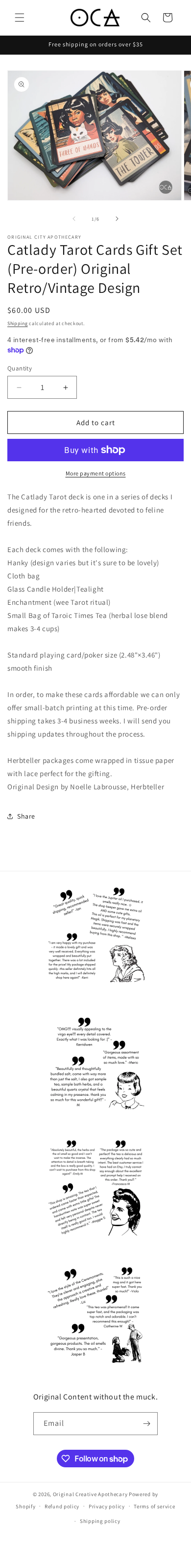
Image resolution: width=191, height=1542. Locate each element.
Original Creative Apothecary (90, 1494)
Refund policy (62, 1506)
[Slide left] (74, 218)
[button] (19, 17)
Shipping (17, 323)
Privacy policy (107, 1506)
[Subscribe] (146, 1423)
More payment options (96, 473)
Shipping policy (100, 1521)
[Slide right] (117, 218)
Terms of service (154, 1506)
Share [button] (26, 816)
